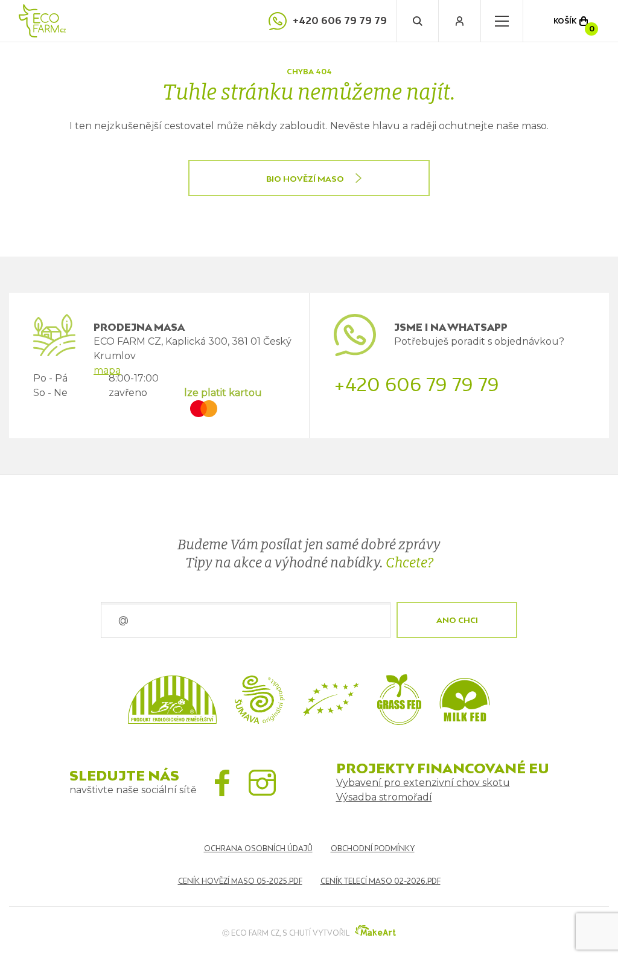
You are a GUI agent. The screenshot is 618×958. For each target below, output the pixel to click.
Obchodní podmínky (373, 848)
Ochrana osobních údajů (258, 848)
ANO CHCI (457, 620)
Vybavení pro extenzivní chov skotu (423, 782)
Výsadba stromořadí (384, 797)
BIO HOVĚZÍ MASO (305, 179)
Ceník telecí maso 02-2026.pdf (380, 881)
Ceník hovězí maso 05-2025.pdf (240, 881)
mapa (107, 370)
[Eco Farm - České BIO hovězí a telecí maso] (42, 21)
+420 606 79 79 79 (340, 20)
